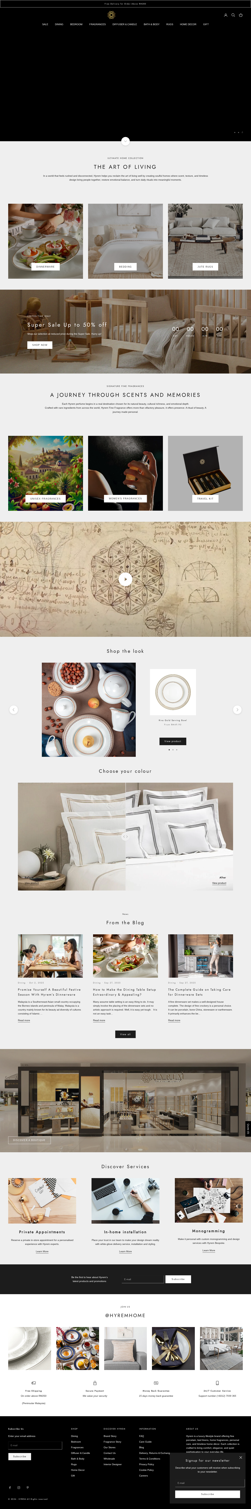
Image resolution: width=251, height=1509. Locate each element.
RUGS (169, 24)
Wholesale (109, 1458)
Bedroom (76, 1441)
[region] (125, 74)
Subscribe (207, 1494)
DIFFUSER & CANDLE (125, 24)
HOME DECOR (188, 24)
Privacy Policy (146, 1464)
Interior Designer (113, 1464)
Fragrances (77, 1447)
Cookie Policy (146, 1470)
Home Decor (140, 79)
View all (125, 1034)
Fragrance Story (112, 1441)
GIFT (206, 24)
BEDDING (125, 267)
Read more (24, 1020)
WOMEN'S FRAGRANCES (125, 498)
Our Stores (109, 1447)
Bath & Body (77, 1458)
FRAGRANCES (97, 24)
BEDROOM (76, 24)
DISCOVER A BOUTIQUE (29, 1140)
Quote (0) (248, 1129)
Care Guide (145, 1441)
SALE (45, 24)
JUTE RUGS (205, 267)
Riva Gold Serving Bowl (173, 720)
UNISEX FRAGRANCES (45, 498)
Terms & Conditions (149, 1458)
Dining (22, 982)
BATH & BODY (151, 24)
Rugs (111, 79)
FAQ (141, 1436)
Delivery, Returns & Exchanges (155, 1453)
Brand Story (110, 1436)
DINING (59, 24)
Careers (143, 1475)
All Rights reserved (37, 1499)
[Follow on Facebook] (10, 1487)
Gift (73, 1475)
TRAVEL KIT (205, 498)
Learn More (42, 1251)
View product (173, 741)
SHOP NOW (39, 345)
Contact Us (110, 1453)
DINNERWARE (45, 267)
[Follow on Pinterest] (27, 1487)
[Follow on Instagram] (18, 1487)
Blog (141, 1447)
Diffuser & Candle (80, 1453)
